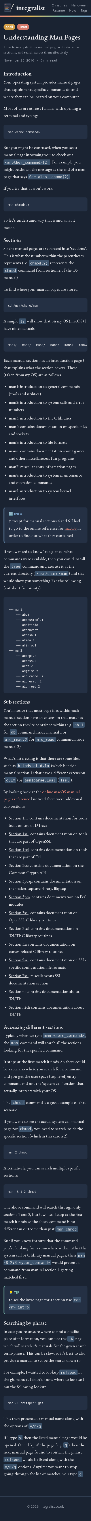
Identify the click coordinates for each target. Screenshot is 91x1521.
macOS (70, 528)
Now (72, 10)
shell (9, 27)
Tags (84, 10)
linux (23, 27)
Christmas (59, 5)
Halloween (79, 5)
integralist (31, 7)
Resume (59, 10)
